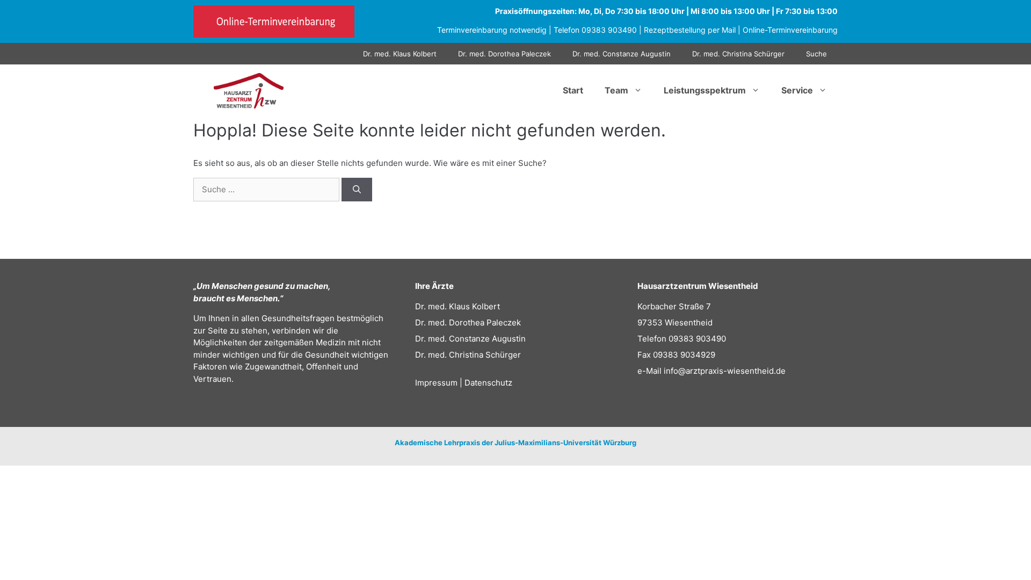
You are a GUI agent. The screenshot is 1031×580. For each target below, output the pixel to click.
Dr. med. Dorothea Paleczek (504, 53)
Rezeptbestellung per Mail (690, 29)
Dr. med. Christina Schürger (738, 53)
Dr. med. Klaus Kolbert (400, 53)
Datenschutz (488, 383)
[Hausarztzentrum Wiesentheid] (249, 90)
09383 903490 (609, 29)
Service (797, 90)
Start (573, 90)
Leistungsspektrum (705, 90)
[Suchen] (357, 190)
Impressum (436, 383)
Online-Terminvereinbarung (790, 29)
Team (616, 90)
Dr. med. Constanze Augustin (621, 53)
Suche (816, 53)
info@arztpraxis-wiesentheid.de (725, 371)
